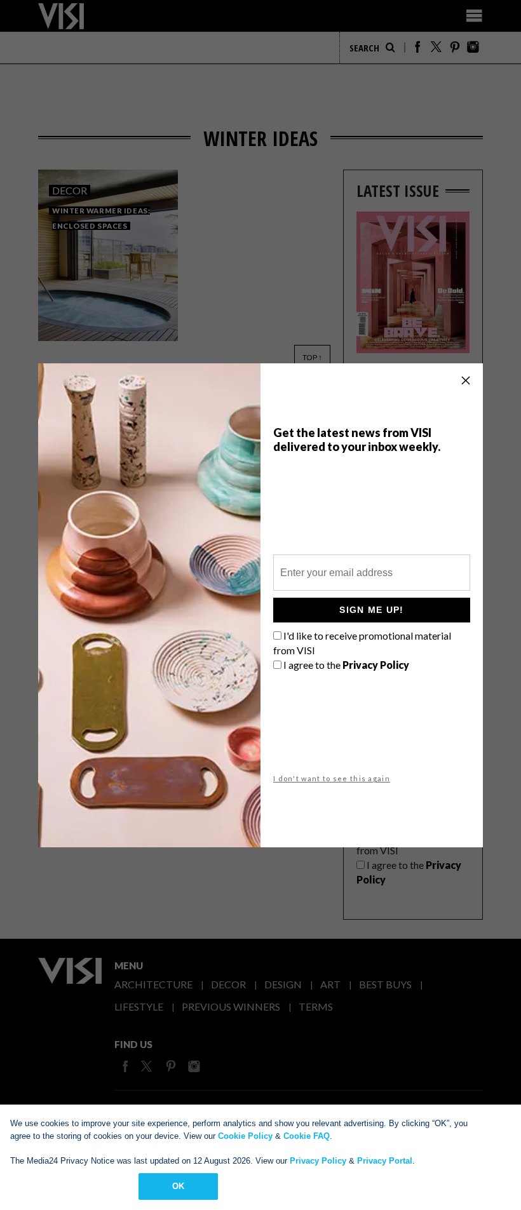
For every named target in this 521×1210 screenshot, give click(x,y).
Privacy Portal (384, 1161)
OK (178, 1186)
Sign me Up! (371, 610)
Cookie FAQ (306, 1136)
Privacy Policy (318, 1161)
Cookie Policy (245, 1136)
